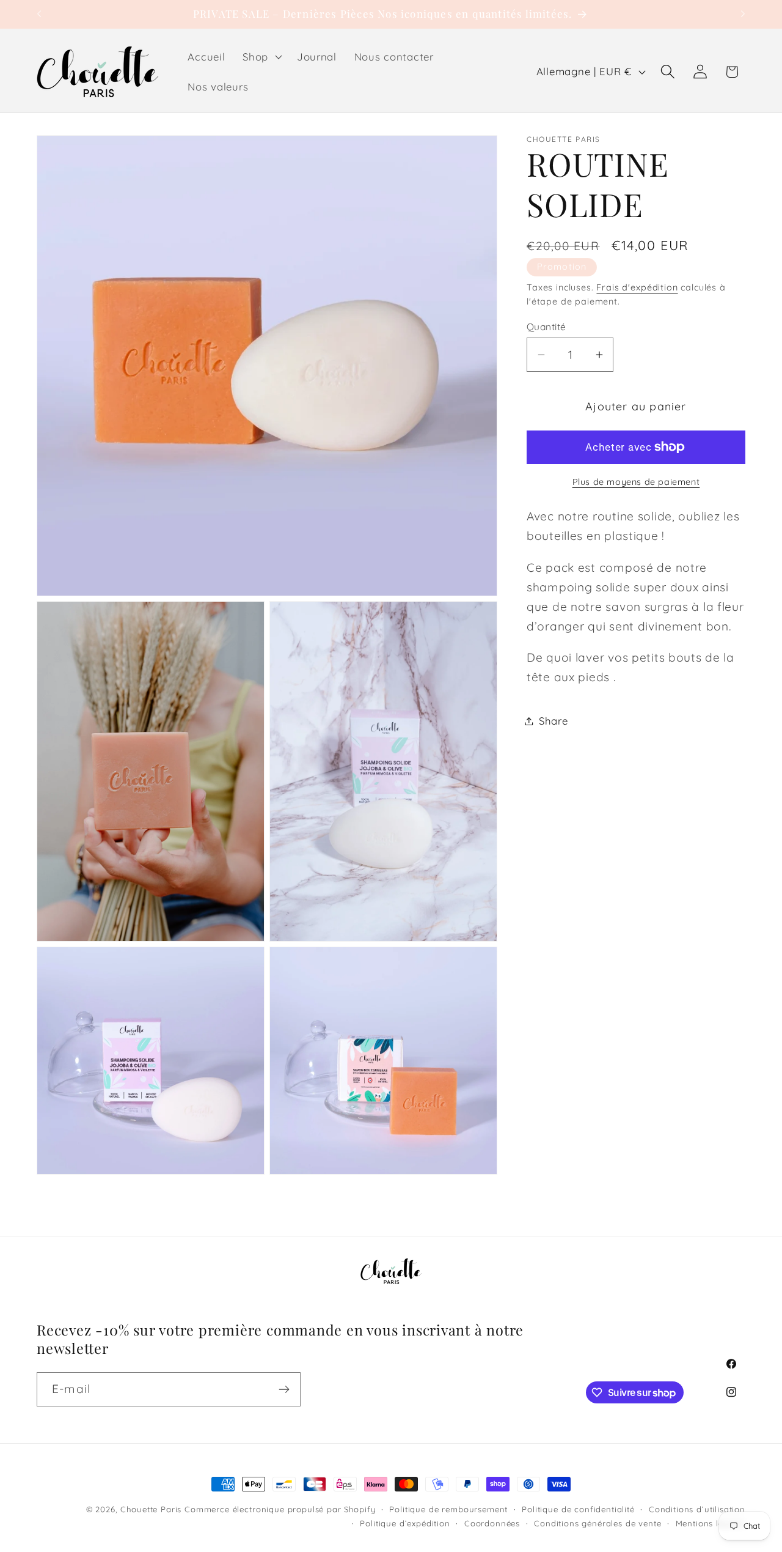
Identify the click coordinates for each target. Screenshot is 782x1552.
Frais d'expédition (637, 287)
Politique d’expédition (405, 1523)
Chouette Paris (150, 1509)
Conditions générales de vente (597, 1523)
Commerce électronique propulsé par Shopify (280, 1509)
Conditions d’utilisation (697, 1509)
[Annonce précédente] (39, 14)
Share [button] (553, 720)
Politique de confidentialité (578, 1509)
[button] (261, 56)
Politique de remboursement (448, 1509)
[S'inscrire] (284, 1389)
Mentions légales (710, 1523)
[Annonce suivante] (742, 14)
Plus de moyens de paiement (636, 481)
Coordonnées (492, 1523)
